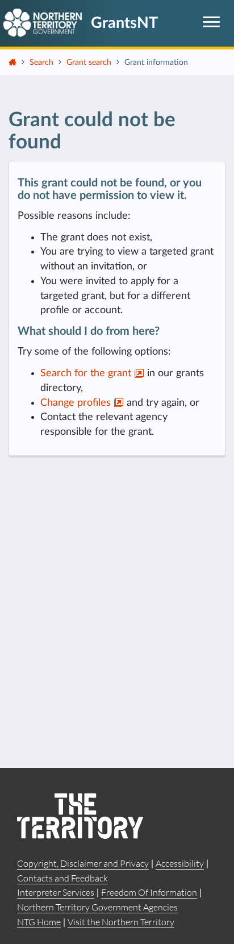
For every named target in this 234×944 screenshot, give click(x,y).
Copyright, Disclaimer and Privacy (83, 863)
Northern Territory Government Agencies (97, 907)
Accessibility (180, 863)
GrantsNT (124, 23)
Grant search (88, 62)
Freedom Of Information (149, 892)
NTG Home (39, 922)
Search (41, 62)
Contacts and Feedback (62, 878)
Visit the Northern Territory (121, 922)
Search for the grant (87, 373)
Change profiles (77, 403)
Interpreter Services (55, 892)
